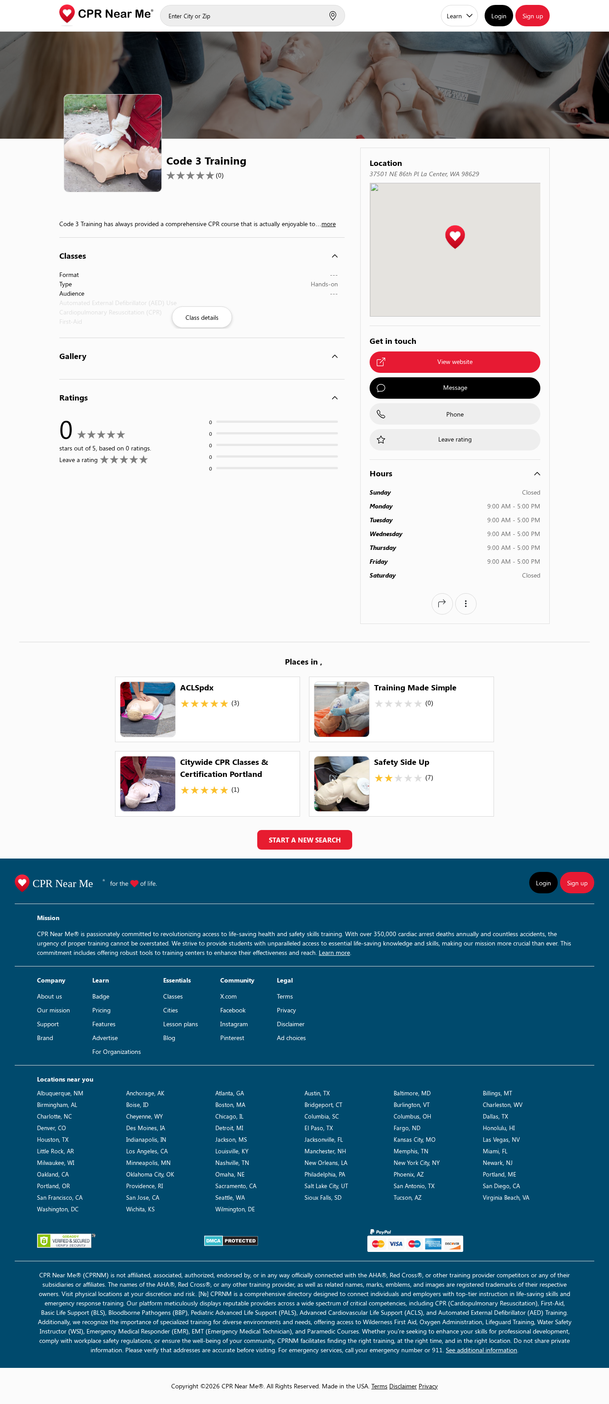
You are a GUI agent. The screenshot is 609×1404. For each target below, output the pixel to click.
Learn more (334, 952)
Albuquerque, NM (60, 1093)
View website (455, 361)
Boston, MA (230, 1104)
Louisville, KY (231, 1151)
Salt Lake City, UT (326, 1185)
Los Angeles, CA (147, 1151)
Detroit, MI (229, 1127)
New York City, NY (417, 1162)
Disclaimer (290, 1024)
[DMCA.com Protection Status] (231, 1240)
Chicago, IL (229, 1116)
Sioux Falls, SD (323, 1197)
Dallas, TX (495, 1116)
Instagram (234, 1024)
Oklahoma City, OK (150, 1174)
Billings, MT (497, 1093)
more (328, 223)
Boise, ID (137, 1104)
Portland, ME (499, 1174)
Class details (201, 317)
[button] (455, 237)
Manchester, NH (325, 1151)
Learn (454, 16)
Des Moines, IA (145, 1127)
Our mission (53, 1010)
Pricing (101, 1010)
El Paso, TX (318, 1127)
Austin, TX (317, 1093)
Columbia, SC (321, 1116)
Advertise (105, 1037)
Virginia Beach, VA (506, 1197)
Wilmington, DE (235, 1209)
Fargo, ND (407, 1127)
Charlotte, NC (54, 1116)
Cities (170, 1010)
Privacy (286, 1010)
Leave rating (455, 439)
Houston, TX (53, 1139)
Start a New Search (305, 839)
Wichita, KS (140, 1209)
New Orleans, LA (325, 1162)
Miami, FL (495, 1151)
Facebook (233, 1010)
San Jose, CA (142, 1197)
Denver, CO (51, 1127)
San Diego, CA (501, 1185)
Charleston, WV (503, 1104)
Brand (45, 1037)
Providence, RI (144, 1185)
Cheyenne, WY (144, 1116)
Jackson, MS (231, 1139)
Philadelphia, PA (324, 1174)
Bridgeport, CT (323, 1104)
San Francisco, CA (59, 1197)
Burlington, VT (412, 1104)
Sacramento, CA (235, 1185)
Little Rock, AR (55, 1151)
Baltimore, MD (412, 1093)
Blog (169, 1037)
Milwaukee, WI (55, 1162)
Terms (285, 996)
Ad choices (291, 1037)
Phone (455, 414)
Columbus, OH (412, 1116)
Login (498, 16)
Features (103, 1024)
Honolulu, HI (498, 1127)
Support (48, 1024)
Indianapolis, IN (146, 1139)
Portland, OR (53, 1185)
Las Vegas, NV (501, 1139)
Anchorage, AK (145, 1093)
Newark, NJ (498, 1162)
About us (49, 996)
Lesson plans (180, 1024)
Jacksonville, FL (323, 1139)
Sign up (533, 16)
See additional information (481, 1350)
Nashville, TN (232, 1162)
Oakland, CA (53, 1174)
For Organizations (116, 1051)
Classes (173, 996)
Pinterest (232, 1037)
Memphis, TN (411, 1151)
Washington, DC (57, 1209)
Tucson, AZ (407, 1197)
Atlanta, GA (229, 1093)
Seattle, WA (230, 1197)
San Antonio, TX (414, 1185)
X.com (228, 996)
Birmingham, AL (57, 1104)
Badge (100, 996)
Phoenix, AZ (409, 1174)
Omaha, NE (230, 1174)
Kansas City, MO (415, 1139)
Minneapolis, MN (148, 1162)
